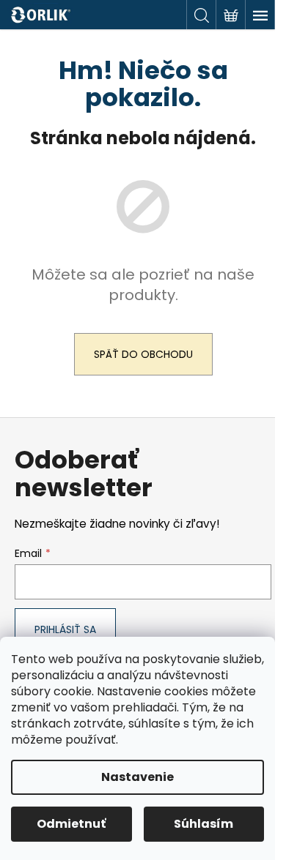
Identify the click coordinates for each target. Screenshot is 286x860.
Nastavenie (137, 777)
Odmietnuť (71, 823)
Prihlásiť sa (65, 629)
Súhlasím (203, 823)
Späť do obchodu (143, 354)
